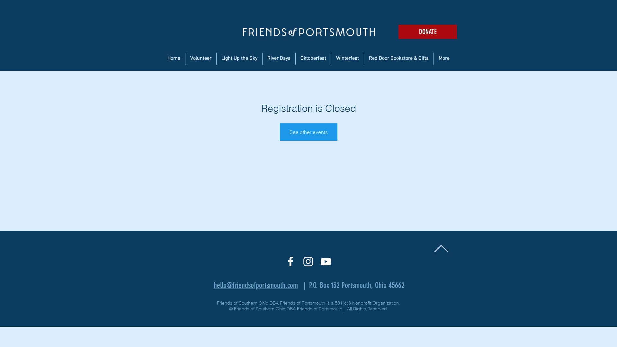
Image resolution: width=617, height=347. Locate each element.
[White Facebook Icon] (290, 261)
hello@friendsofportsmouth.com (256, 285)
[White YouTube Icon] (325, 261)
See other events (309, 132)
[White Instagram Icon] (308, 261)
